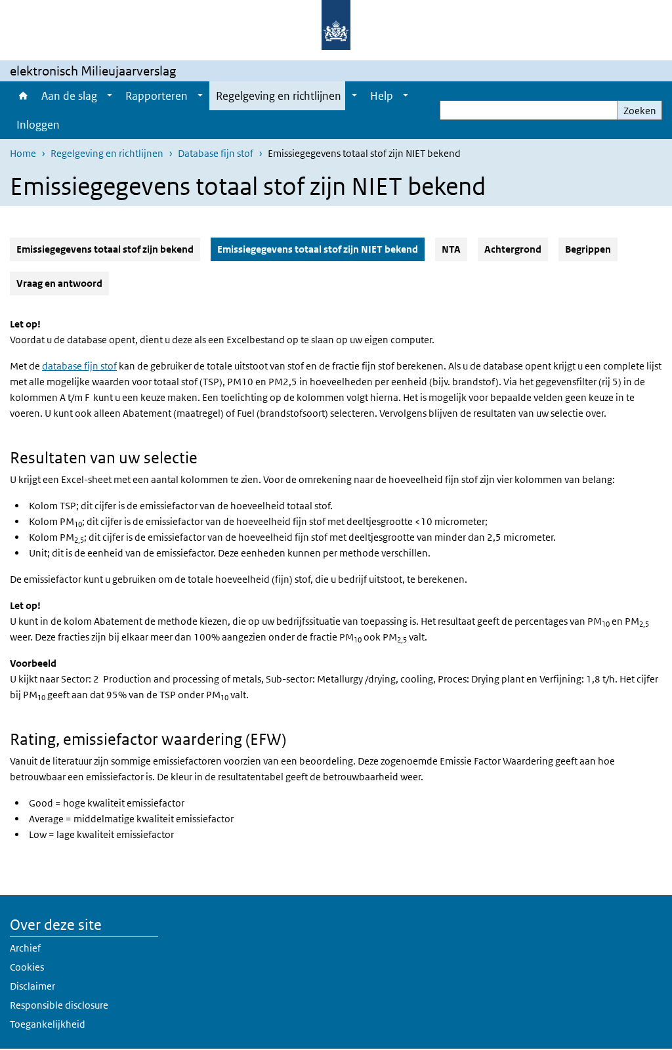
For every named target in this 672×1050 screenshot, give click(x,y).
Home (22, 95)
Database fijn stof (215, 153)
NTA (451, 249)
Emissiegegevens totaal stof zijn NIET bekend (321, 248)
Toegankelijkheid (47, 1024)
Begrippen (588, 249)
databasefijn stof (79, 366)
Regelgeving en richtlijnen (278, 96)
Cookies (27, 967)
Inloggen (38, 124)
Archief (25, 948)
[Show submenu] (109, 95)
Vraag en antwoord (59, 283)
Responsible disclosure (59, 1005)
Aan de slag (69, 96)
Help (381, 96)
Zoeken (639, 110)
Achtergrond (512, 249)
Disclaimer (32, 986)
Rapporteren (156, 96)
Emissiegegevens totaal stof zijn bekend (105, 249)
